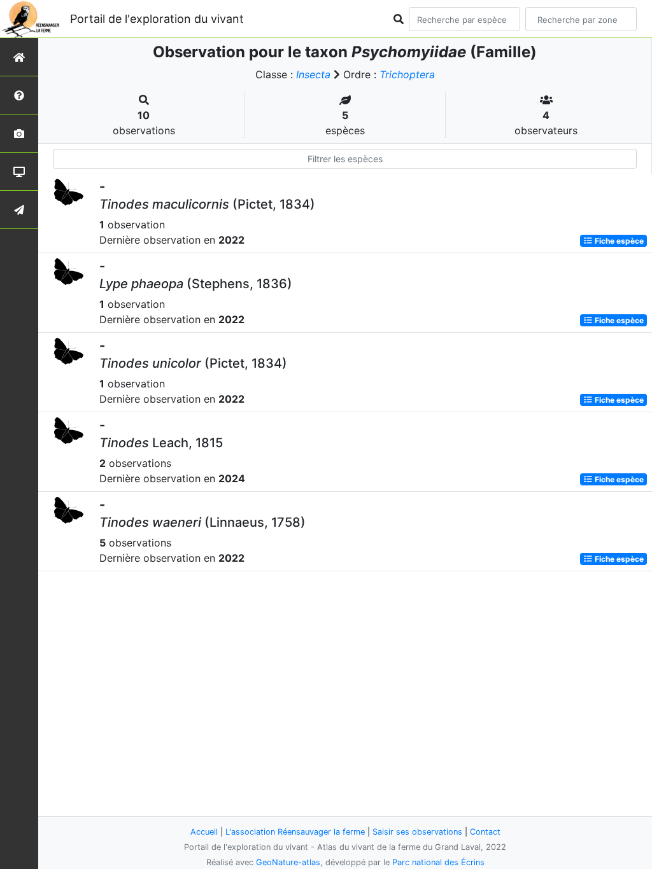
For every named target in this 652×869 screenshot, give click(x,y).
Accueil (204, 832)
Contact (485, 832)
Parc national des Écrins (438, 862)
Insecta (313, 74)
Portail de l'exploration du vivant (157, 18)
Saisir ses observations (417, 832)
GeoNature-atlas (288, 862)
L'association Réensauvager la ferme (295, 832)
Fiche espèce (618, 241)
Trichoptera (407, 74)
